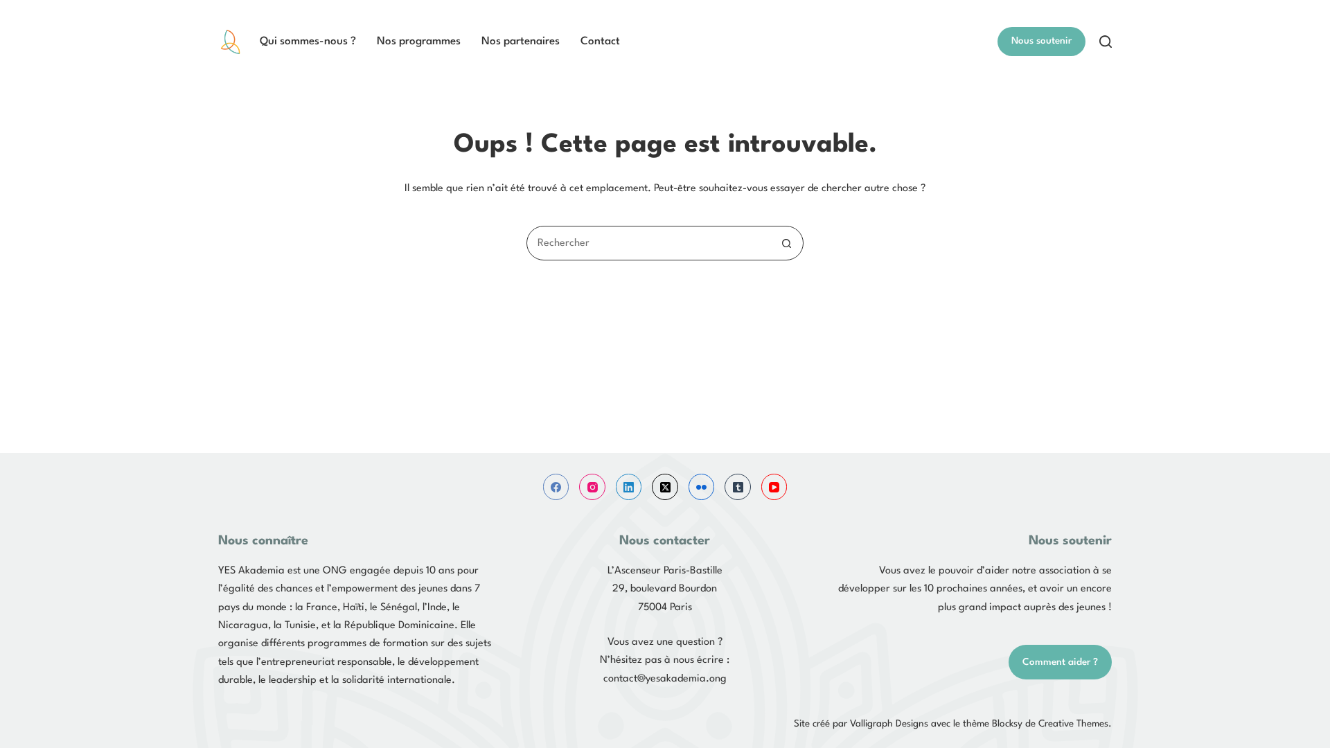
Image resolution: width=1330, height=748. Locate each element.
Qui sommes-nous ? (308, 41)
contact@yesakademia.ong (665, 679)
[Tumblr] (738, 487)
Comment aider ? (1060, 662)
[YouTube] (774, 487)
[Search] (1105, 41)
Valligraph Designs (889, 724)
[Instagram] (592, 487)
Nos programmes (419, 41)
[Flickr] (702, 487)
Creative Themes (1073, 724)
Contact (600, 41)
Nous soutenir (1041, 41)
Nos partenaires (520, 41)
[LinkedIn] (629, 487)
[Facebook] (556, 487)
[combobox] (648, 243)
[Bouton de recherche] (786, 243)
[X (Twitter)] (665, 487)
